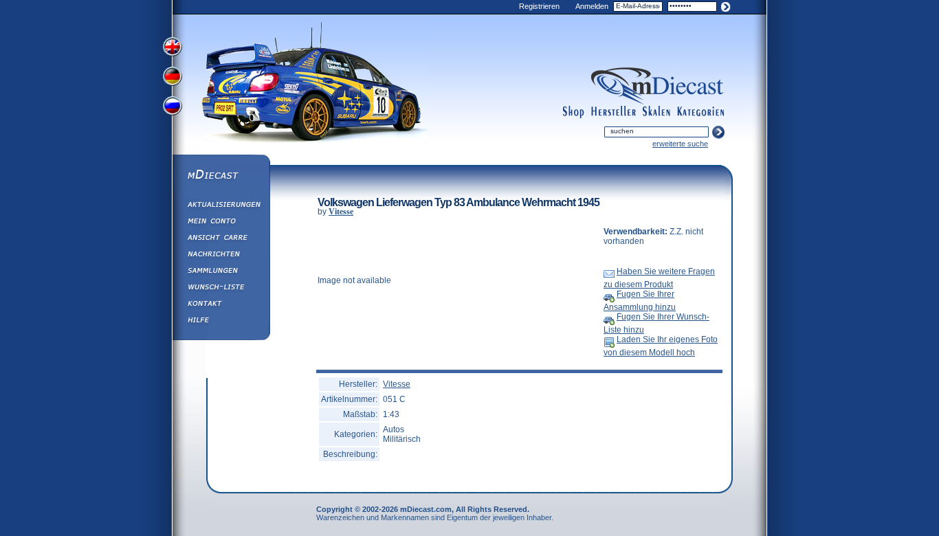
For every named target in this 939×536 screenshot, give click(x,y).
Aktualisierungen (221, 206)
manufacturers (613, 112)
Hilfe (221, 321)
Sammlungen (221, 272)
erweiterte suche (680, 143)
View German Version (174, 77)
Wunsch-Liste (221, 288)
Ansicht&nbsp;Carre (221, 239)
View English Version (174, 46)
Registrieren (539, 6)
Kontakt (221, 305)
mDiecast (221, 176)
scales (656, 112)
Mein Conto (221, 222)
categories (700, 112)
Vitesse (341, 211)
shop (573, 112)
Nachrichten (221, 255)
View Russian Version (174, 108)
